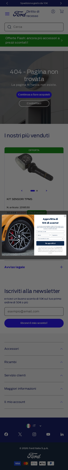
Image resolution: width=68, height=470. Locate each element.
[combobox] (50, 238)
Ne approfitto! (50, 243)
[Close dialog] (65, 216)
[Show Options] (62, 238)
